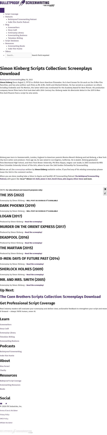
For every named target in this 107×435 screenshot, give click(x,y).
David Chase (57, 179)
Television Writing (15, 38)
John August (68, 179)
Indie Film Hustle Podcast (18, 22)
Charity (3, 370)
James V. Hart (46, 179)
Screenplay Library (16, 33)
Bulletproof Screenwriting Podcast (22, 19)
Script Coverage (11, 14)
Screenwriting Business (17, 35)
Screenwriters (13, 27)
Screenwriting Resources (10, 385)
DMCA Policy (4, 419)
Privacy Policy (4, 415)
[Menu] (2, 10)
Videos (8, 51)
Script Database (12, 41)
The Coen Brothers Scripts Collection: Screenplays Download (50, 296)
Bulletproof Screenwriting (11, 80)
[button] (9, 59)
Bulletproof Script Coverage (10, 381)
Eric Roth (36, 179)
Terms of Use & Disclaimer (9, 410)
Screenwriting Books (16, 46)
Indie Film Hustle (15, 49)
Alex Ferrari (5, 366)
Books (2, 389)
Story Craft (12, 30)
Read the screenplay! (33, 222)
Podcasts (9, 17)
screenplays (20, 169)
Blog (7, 25)
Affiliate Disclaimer (6, 423)
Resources (9, 43)
